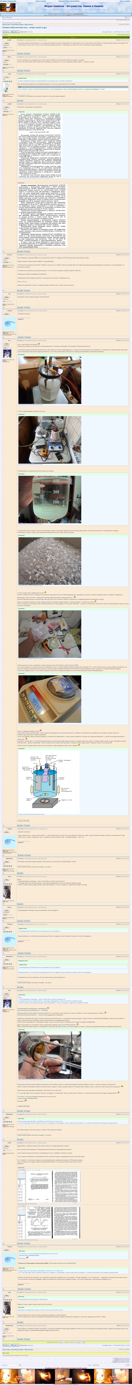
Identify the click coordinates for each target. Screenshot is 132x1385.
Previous (109, 31)
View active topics (17, 22)
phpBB (59, 1384)
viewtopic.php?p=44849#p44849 (66, 1263)
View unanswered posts (7, 22)
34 (115, 31)
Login (5, 17)
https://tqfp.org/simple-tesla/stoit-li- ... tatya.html (30, 1015)
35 (117, 31)
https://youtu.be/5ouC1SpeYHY (67, 1024)
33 (114, 31)
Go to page (104, 31)
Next (128, 31)
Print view (5, 34)
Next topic (127, 34)
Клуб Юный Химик (17, 24)
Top (3, 53)
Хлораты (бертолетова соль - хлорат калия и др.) (24, 27)
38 (122, 31)
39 (124, 31)
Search (128, 17)
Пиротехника (29, 24)
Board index (6, 24)
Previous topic (121, 34)
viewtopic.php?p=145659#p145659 (27, 1098)
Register (10, 17)
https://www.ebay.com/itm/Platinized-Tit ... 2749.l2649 (32, 1010)
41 (126, 31)
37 (120, 31)
